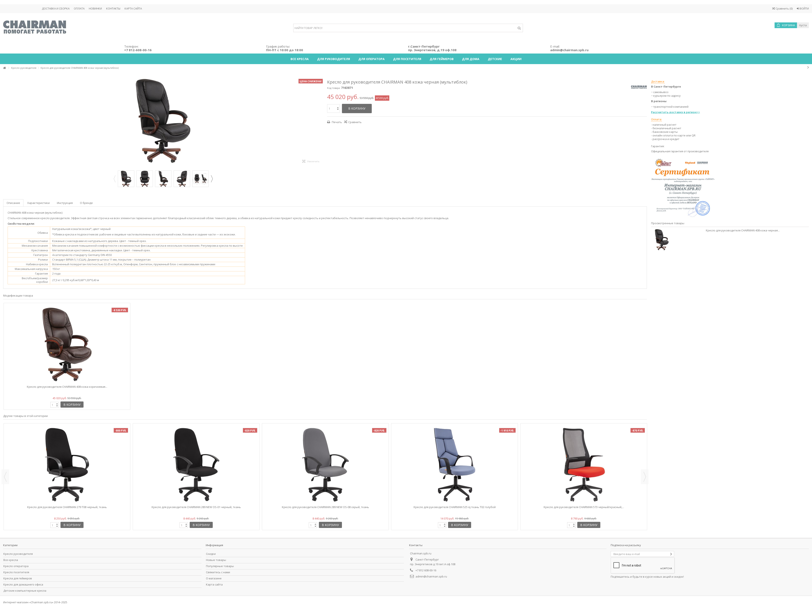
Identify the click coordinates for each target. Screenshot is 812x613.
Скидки (211, 554)
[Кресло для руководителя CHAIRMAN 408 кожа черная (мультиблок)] (126, 179)
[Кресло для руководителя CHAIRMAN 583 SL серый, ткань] (584, 464)
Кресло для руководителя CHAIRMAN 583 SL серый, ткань (584, 507)
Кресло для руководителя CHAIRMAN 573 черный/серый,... (67, 507)
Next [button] (212, 178)
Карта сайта (133, 8)
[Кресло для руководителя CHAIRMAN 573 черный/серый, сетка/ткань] (67, 464)
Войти (804, 8)
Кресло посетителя (16, 572)
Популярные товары (220, 566)
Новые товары (216, 560)
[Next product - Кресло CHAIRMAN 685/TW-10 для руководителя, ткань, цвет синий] (808, 67)
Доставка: (658, 81)
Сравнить (355, 122)
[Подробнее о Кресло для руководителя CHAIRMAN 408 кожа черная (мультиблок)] (677, 239)
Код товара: (333, 87)
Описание (13, 203)
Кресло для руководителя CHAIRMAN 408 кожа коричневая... (67, 387)
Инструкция (65, 203)
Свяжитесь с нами (218, 572)
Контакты (113, 8)
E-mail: (569, 48)
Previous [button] (114, 178)
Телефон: (138, 48)
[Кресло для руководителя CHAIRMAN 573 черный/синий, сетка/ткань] (196, 464)
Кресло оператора (16, 566)
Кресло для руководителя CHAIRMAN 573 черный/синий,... (196, 507)
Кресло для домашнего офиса (23, 584)
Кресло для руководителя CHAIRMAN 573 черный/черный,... (325, 507)
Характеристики (38, 203)
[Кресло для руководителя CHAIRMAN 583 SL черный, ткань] (454, 464)
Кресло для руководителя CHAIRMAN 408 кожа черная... (743, 230)
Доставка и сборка (56, 8)
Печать (336, 122)
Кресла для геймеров (17, 578)
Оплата (79, 8)
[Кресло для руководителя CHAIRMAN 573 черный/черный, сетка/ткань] (325, 464)
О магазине (214, 578)
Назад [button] (5, 121)
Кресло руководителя (18, 554)
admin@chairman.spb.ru (431, 576)
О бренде (86, 203)
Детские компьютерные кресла (24, 590)
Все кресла (10, 560)
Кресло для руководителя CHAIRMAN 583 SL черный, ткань (455, 507)
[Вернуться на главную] (4, 68)
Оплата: (656, 119)
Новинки (95, 8)
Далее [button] (321, 121)
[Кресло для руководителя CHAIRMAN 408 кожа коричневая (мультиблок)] (67, 344)
